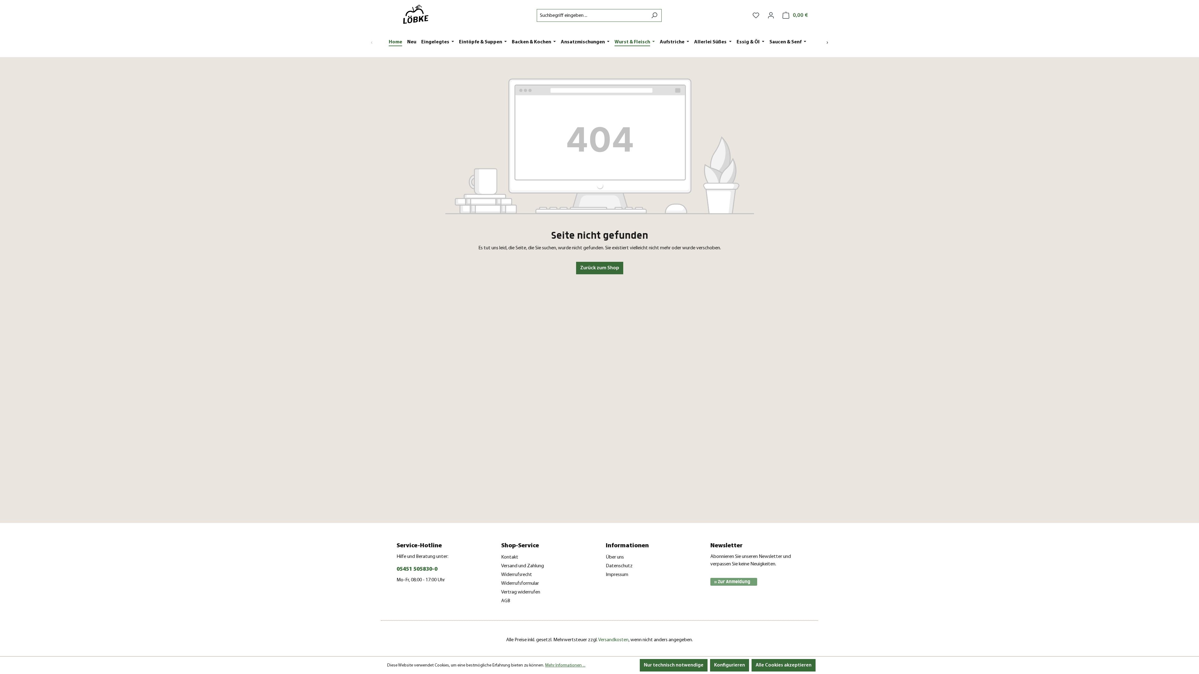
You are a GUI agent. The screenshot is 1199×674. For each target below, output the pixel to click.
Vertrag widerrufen (520, 592)
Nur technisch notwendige (673, 665)
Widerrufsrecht (516, 574)
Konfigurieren (729, 665)
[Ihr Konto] (770, 15)
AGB (505, 600)
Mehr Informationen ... (565, 665)
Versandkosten (613, 639)
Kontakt (509, 557)
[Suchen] (654, 15)
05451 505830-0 (417, 569)
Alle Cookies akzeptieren (784, 665)
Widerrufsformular (520, 583)
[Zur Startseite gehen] (418, 14)
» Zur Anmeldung (732, 581)
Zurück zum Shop (599, 268)
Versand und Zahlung (522, 566)
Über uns (615, 557)
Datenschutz (619, 566)
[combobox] (592, 15)
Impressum (617, 574)
